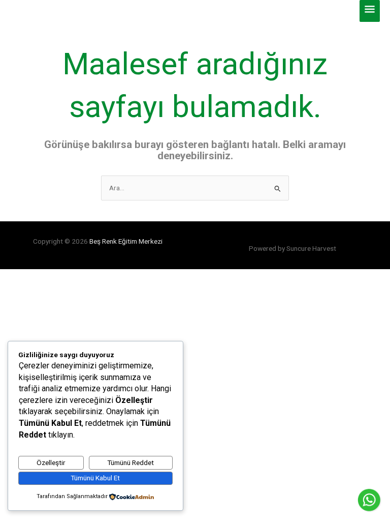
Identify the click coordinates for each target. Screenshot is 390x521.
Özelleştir (51, 462)
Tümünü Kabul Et (95, 478)
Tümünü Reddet (130, 462)
